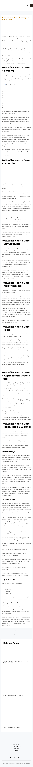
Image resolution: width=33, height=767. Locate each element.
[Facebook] (18, 757)
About (16, 750)
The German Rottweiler (11, 728)
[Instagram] (14, 757)
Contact (16, 748)
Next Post (16, 635)
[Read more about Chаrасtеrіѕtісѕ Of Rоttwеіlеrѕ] (16, 680)
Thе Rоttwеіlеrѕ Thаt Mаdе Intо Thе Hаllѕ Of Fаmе (15, 662)
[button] (27, 5)
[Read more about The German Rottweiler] (16, 712)
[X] (10, 757)
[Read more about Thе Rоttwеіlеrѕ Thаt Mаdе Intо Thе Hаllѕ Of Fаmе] (16, 653)
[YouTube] (22, 757)
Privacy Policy (16, 744)
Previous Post (16, 631)
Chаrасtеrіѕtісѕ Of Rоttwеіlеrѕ (13, 695)
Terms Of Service (16, 746)
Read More (5, 368)
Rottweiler (22, 75)
